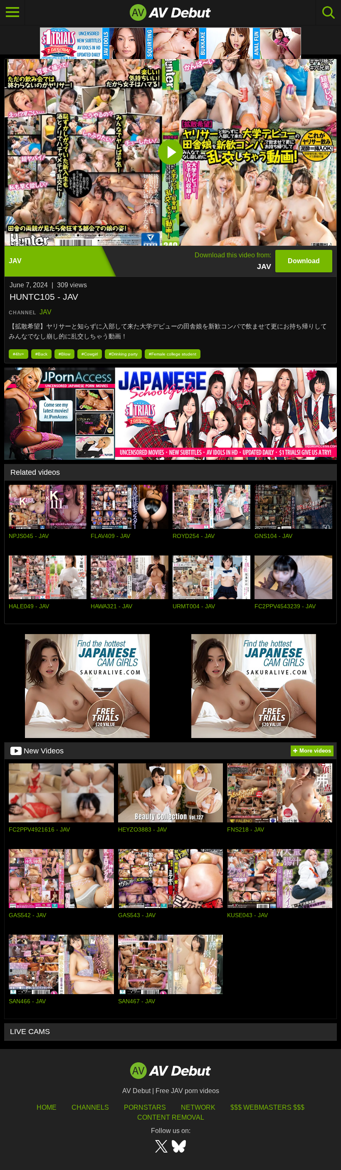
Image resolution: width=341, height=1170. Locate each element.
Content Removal (170, 1117)
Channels (90, 1107)
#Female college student (172, 354)
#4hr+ (18, 354)
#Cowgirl (90, 354)
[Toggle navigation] (12, 12)
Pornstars (145, 1107)
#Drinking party (123, 354)
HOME (47, 1107)
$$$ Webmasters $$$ (267, 1107)
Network (198, 1107)
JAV (46, 312)
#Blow (64, 354)
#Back (41, 354)
